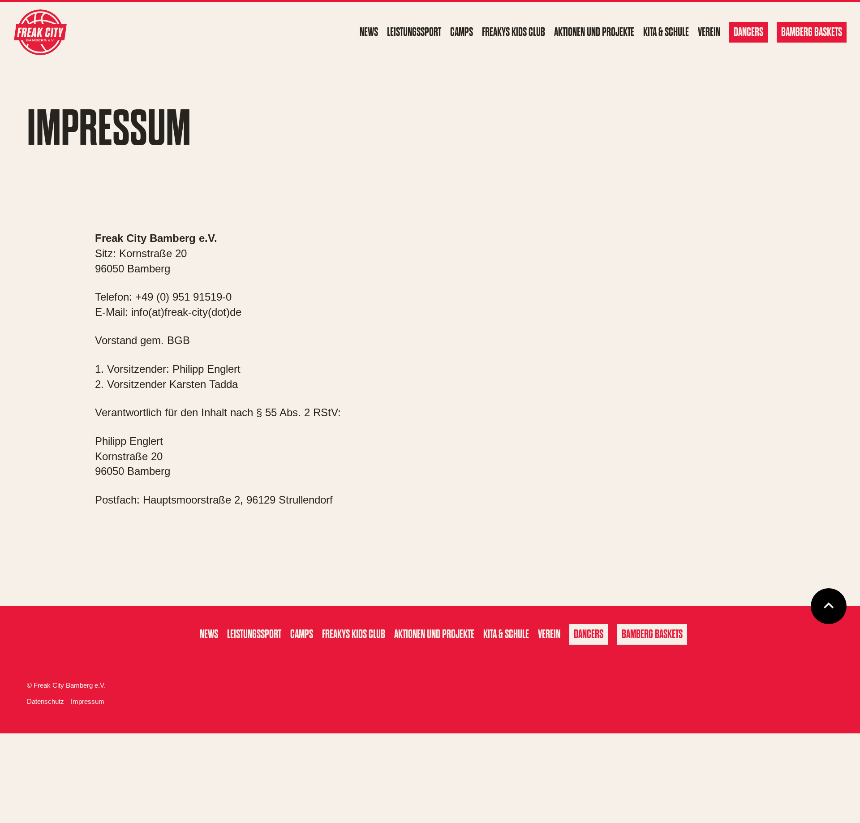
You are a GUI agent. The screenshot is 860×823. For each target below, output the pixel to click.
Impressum (87, 701)
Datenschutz (45, 701)
